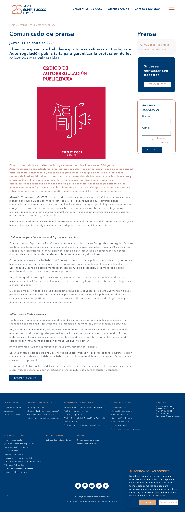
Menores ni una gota (13, 454)
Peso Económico (118, 407)
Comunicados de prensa (154, 45)
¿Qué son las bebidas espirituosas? (43, 411)
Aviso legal (72, 501)
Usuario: (147, 116)
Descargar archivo (25, 378)
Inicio (12, 25)
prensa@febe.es (157, 84)
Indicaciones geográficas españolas (43, 418)
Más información (155, 495)
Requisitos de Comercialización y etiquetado (84, 407)
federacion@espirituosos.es (168, 416)
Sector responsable (13, 440)
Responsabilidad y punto (15, 472)
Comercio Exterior (119, 415)
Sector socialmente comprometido (127, 429)
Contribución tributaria (121, 418)
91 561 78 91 (166, 411)
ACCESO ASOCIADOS (148, 9)
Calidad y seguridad (73, 415)
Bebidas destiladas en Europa (59, 440)
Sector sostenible (119, 425)
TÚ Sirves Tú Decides (14, 465)
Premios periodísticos (153, 50)
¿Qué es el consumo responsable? (20, 444)
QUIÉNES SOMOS (118, 9)
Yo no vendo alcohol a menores (18, 469)
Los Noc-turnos (11, 451)
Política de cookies (109, 501)
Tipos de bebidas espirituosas (40, 415)
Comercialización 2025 (121, 422)
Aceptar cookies (147, 502)
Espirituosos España (13, 407)
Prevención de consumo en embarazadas (22, 461)
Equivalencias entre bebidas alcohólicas (82, 425)
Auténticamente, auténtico (76, 411)
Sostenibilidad (70, 422)
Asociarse (8, 411)
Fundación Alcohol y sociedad (18, 458)
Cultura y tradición (35, 407)
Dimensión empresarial (121, 411)
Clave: (146, 128)
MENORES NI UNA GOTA (87, 9)
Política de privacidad (89, 501)
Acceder (152, 150)
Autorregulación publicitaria (17, 447)
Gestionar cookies (168, 502)
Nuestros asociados (13, 415)
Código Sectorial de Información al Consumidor (85, 418)
